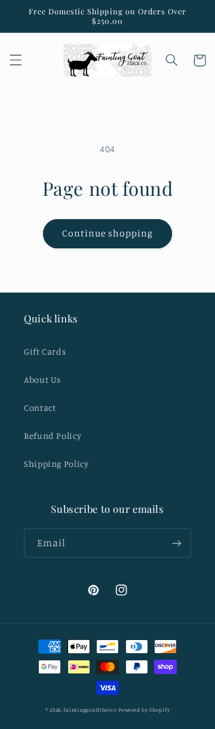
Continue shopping (107, 233)
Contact (40, 407)
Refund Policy (52, 435)
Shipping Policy (56, 464)
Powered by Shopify (144, 709)
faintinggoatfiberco (89, 709)
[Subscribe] (177, 543)
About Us (42, 379)
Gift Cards (45, 351)
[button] (15, 60)
